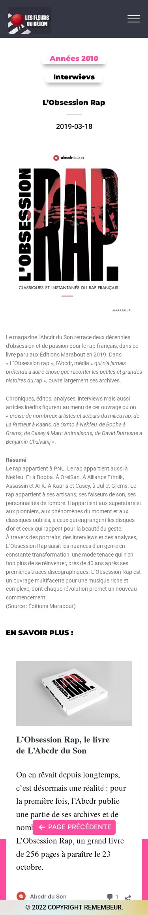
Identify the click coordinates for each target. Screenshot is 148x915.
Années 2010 (74, 58)
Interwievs (74, 77)
